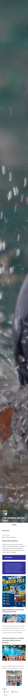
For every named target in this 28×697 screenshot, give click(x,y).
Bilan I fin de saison (9, 537)
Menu (14, 524)
